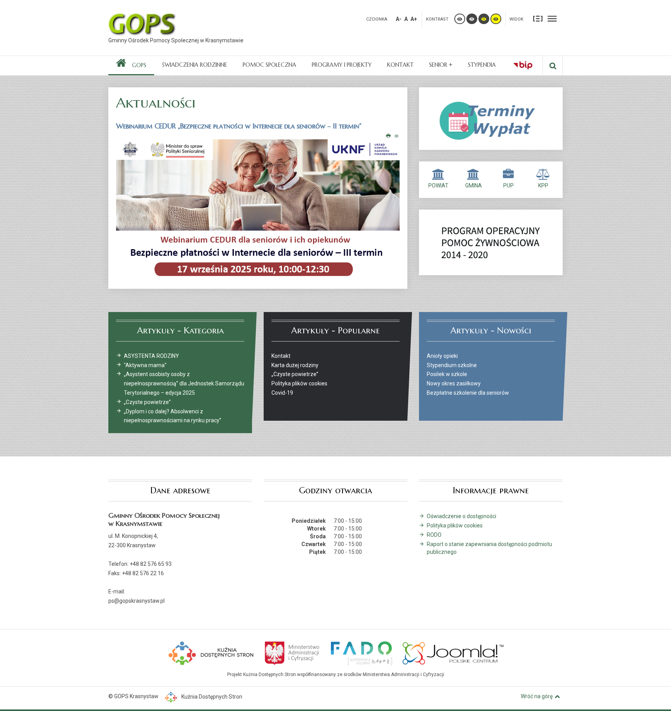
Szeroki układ (552, 18)
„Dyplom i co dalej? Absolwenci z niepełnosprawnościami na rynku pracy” (172, 416)
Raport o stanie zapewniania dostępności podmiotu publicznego (489, 548)
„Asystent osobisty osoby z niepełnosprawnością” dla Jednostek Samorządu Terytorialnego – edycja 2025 (184, 383)
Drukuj (388, 136)
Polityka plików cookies (455, 525)
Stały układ (537, 18)
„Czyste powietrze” (147, 402)
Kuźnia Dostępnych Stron (211, 697)
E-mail (397, 136)
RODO (434, 535)
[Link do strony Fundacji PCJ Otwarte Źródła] (453, 652)
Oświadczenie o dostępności (461, 516)
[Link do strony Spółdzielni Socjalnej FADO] (361, 652)
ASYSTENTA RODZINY (151, 356)
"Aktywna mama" (145, 365)
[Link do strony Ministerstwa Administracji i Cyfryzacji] (292, 652)
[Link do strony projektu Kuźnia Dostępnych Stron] (211, 652)
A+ (413, 19)
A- (399, 19)
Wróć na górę (537, 696)
